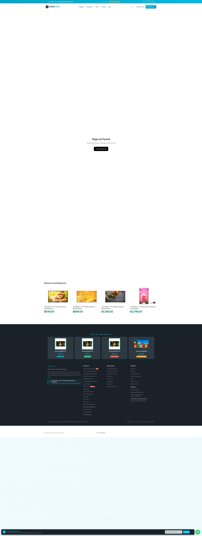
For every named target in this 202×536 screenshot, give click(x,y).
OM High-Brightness (88, 391)
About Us (133, 368)
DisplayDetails (51, 366)
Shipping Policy (135, 384)
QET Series (86, 389)
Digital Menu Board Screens (90, 373)
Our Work (103, 6)
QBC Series (86, 399)
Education (109, 384)
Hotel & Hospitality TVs (89, 376)
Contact (133, 371)
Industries (89, 6)
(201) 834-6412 (135, 390)
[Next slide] (69, 296)
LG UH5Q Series (87, 409)
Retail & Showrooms (112, 371)
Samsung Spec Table (136, 376)
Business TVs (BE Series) (89, 404)
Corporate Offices (112, 373)
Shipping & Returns (149, 421)
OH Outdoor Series (88, 394)
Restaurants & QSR (112, 368)
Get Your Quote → (148, 1)
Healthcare (110, 376)
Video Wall (86, 396)
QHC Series (86, 401)
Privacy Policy (130, 421)
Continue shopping (101, 149)
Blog (109, 6)
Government (110, 378)
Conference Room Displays (90, 371)
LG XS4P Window (87, 412)
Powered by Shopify (59, 432)
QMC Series (89, 386)
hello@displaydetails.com (137, 392)
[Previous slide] (46, 296)
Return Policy (134, 381)
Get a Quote (150, 7)
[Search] (131, 6)
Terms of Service (139, 421)
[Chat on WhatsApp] (197, 532)
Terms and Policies (101, 432)
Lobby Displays (87, 384)
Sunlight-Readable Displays (90, 381)
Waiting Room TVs (88, 378)
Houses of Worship (112, 386)
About (97, 6)
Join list (186, 532)
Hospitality (110, 381)
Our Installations (135, 373)
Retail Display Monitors (90, 368)
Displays (81, 6)
